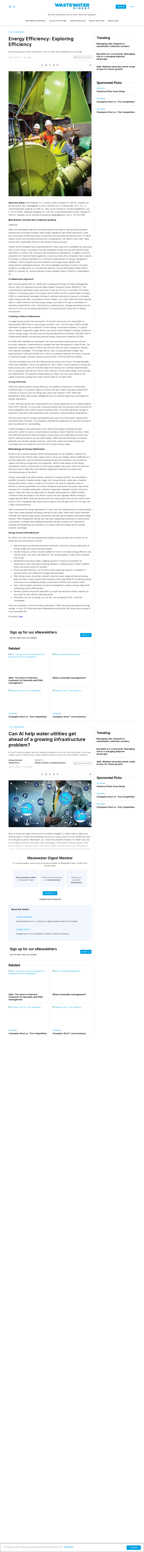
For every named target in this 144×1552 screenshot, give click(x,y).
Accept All (133, 1547)
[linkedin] (46, 65)
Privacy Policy (68, 1547)
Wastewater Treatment (36, 21)
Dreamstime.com (83, 782)
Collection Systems (58, 21)
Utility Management (17, 32)
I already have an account (50, 899)
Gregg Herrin (14, 762)
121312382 (65, 782)
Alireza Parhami (15, 760)
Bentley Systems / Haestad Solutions (50, 762)
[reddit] (54, 65)
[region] (72, 1547)
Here (20, 616)
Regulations (113, 21)
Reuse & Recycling (96, 21)
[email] (58, 65)
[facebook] (42, 65)
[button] (10, 6)
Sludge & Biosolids (78, 21)
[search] (14, 6)
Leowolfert (73, 782)
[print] (90, 65)
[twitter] (50, 65)
